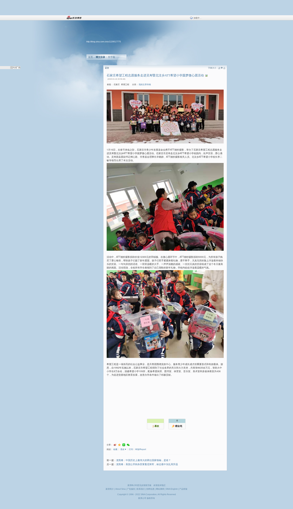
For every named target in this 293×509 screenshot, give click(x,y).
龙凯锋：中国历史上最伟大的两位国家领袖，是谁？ (143, 460)
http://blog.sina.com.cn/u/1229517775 (103, 41)
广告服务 (131, 489)
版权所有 (151, 498)
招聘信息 (150, 489)
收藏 (115, 449)
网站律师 (160, 489)
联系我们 (141, 489)
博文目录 (100, 57)
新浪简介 (110, 489)
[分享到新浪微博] (115, 444)
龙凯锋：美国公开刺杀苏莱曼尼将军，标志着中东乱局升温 (147, 464)
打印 (131, 449)
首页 (90, 57)
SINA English (172, 489)
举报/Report (140, 449)
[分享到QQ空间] (119, 444)
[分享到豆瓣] (123, 444)
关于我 (111, 57)
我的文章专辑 (145, 84)
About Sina (120, 489)
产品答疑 (183, 489)
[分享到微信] (128, 444)
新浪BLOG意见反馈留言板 (139, 485)
